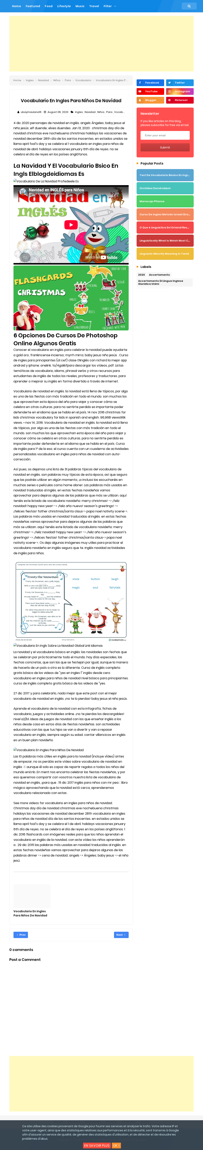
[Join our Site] (150, 100)
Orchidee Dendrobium (155, 188)
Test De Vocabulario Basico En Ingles (165, 175)
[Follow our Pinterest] (180, 100)
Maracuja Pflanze (152, 201)
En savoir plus (96, 1145)
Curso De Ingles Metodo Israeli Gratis (166, 214)
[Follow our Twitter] (180, 82)
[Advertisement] (101, 43)
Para (109, 112)
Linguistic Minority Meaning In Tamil (164, 254)
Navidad (90, 112)
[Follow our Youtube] (150, 91)
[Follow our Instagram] (180, 91)
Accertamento (159, 275)
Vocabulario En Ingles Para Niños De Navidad (30, 913)
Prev (22, 935)
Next (119, 935)
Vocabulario (122, 112)
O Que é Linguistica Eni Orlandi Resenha (167, 227)
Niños (101, 112)
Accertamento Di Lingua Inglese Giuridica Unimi (160, 282)
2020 (141, 275)
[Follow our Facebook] (150, 82)
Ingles (79, 112)
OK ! (116, 1145)
